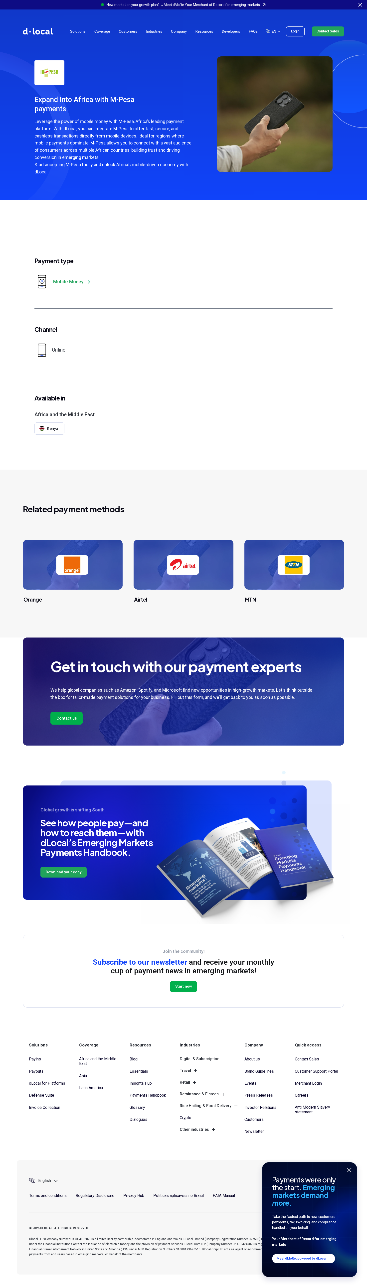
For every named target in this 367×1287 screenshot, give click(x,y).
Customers (128, 31)
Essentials (139, 1071)
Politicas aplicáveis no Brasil (178, 1195)
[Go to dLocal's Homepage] (38, 31)
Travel (185, 1070)
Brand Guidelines (259, 1071)
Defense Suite (41, 1095)
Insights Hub (141, 1083)
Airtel (140, 599)
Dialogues (138, 1119)
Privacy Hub (133, 1195)
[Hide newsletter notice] (349, 1170)
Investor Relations (260, 1107)
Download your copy (63, 872)
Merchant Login (308, 1083)
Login (295, 31)
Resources (204, 31)
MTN (250, 599)
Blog (134, 1059)
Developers (231, 31)
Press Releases (258, 1095)
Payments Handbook (148, 1095)
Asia (83, 1075)
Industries (154, 31)
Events (250, 1083)
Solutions (78, 31)
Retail (185, 1082)
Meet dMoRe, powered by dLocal (301, 1258)
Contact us (66, 718)
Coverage (102, 31)
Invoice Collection (44, 1107)
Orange (32, 599)
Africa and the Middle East (97, 1061)
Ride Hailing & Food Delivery (205, 1105)
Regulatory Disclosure (95, 1195)
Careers (302, 1095)
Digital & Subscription (199, 1058)
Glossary (137, 1107)
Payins (35, 1059)
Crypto (185, 1117)
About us (252, 1059)
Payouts (36, 1071)
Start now (183, 986)
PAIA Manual (224, 1195)
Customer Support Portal (316, 1071)
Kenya (52, 428)
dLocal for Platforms (47, 1083)
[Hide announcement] (360, 4)
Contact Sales (328, 31)
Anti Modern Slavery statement (312, 1109)
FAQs (253, 31)
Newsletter (254, 1131)
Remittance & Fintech (199, 1094)
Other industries (194, 1129)
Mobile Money (68, 281)
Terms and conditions (48, 1195)
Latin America (91, 1087)
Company (179, 31)
